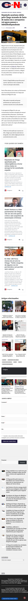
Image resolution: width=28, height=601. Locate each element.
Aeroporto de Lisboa (13, 359)
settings (19, 583)
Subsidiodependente (7, 364)
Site (2, 429)
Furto (20, 362)
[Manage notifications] (24, 598)
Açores (4, 359)
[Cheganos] (14, 5)
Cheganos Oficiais (6, 12)
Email (3, 422)
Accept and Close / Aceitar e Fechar (10, 598)
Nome (3, 416)
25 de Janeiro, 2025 (10, 27)
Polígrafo (13, 66)
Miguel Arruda (17, 12)
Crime (15, 362)
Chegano (5, 369)
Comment (4, 402)
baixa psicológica (7, 362)
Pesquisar (3, 460)
